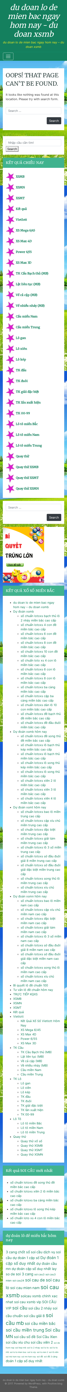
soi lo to (45, 1347)
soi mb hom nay (13, 1356)
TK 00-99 (23, 413)
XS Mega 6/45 (25, 230)
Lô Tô (17, 1119)
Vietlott (21, 219)
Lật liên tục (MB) (28, 284)
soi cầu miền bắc (40, 1323)
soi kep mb (20, 1347)
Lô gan (21, 338)
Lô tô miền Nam (27, 435)
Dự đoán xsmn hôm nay (30, 896)
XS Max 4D (24, 241)
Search (12, 149)
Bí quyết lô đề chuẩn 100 (30, 985)
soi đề (40, 1356)
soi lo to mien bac (18, 1352)
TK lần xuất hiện (28, 402)
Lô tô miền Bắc (27, 424)
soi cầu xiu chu (18, 1342)
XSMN (20, 187)
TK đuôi (22, 381)
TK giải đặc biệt (27, 392)
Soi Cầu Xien (46, 1337)
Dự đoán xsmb (23, 611)
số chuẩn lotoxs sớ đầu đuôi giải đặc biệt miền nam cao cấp (40, 958)
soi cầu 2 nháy (40, 1308)
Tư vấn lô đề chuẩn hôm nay (33, 990)
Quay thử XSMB (27, 467)
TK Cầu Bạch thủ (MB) (32, 273)
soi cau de (35, 1280)
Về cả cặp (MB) (26, 295)
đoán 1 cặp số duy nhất (24, 1361)
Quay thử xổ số (31, 1141)
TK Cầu (18, 1047)
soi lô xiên (53, 1352)
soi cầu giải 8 (34, 1316)
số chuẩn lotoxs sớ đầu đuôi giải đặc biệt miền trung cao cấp (40, 869)
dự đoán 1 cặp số (26, 1258)
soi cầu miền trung (25, 1330)
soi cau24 (18, 1280)
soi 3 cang (24, 1274)
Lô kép (21, 359)
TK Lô (17, 1079)
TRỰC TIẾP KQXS (25, 994)
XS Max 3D (23, 262)
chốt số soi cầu (30, 1252)
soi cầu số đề (25, 1337)
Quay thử (22, 456)
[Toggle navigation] (8, 56)
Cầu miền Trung (28, 327)
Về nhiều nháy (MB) (30, 305)
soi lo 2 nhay (33, 1347)
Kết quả (21, 209)
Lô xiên (21, 349)
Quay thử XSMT (27, 478)
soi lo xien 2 (42, 1352)
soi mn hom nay (28, 1356)
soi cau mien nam (25, 1288)
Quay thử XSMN (27, 488)
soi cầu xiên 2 (42, 1342)
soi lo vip (31, 1352)
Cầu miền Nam (26, 316)
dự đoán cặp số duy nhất (31, 1269)
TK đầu (21, 370)
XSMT (20, 198)
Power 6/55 (24, 252)
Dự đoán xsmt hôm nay (29, 807)
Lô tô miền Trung (29, 445)
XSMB (20, 176)
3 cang (11, 1252)
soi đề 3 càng (50, 1356)
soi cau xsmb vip (27, 1302)
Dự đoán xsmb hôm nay (30, 731)
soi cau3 (39, 1274)
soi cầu (19, 1308)
